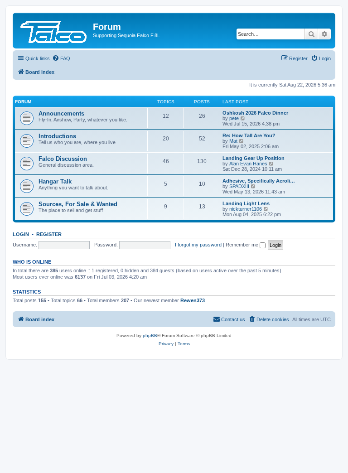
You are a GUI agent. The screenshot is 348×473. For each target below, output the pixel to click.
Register (49, 234)
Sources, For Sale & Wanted (78, 204)
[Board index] (54, 29)
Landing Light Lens (246, 203)
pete (234, 118)
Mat (233, 141)
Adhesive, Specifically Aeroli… (258, 180)
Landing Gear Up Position (253, 158)
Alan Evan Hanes (248, 163)
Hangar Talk (55, 181)
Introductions (57, 136)
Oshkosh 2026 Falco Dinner (255, 113)
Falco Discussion (63, 158)
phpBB (150, 335)
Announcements (61, 113)
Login (21, 234)
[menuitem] (61, 58)
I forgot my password (198, 244)
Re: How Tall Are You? (249, 135)
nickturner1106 (245, 209)
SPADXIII (239, 186)
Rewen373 (192, 300)
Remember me (243, 244)
